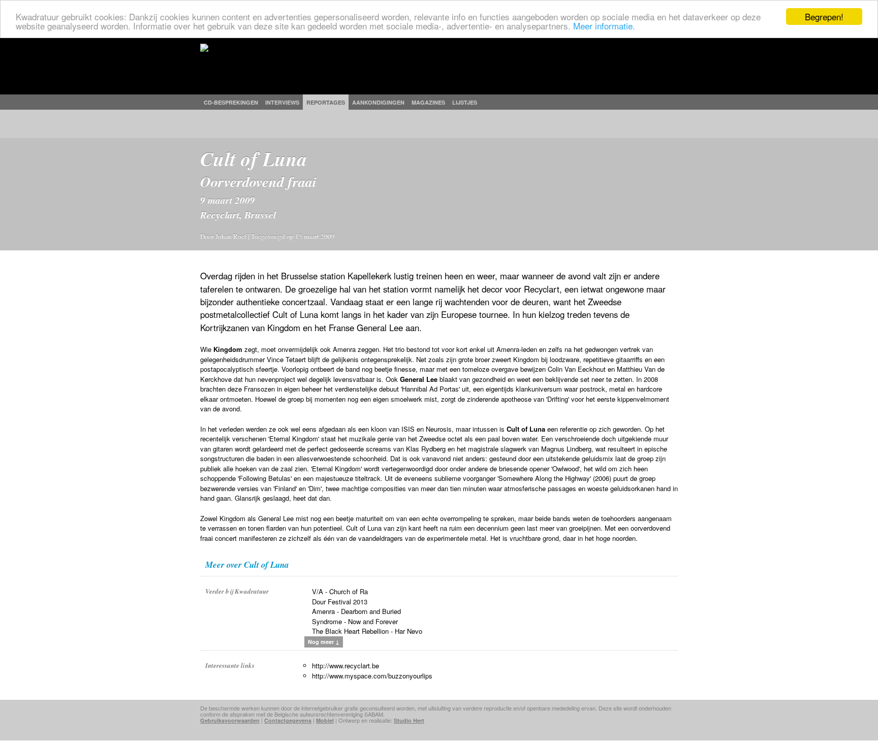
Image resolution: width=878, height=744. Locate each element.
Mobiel (325, 720)
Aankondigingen (378, 102)
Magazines (428, 102)
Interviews (282, 102)
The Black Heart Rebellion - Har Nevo (367, 631)
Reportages (325, 102)
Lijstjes (464, 102)
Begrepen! (824, 16)
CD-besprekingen (231, 102)
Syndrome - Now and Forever (355, 621)
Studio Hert (409, 720)
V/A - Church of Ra (340, 591)
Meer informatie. (604, 25)
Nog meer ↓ (323, 641)
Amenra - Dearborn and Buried (356, 611)
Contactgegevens (287, 720)
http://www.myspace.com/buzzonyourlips (372, 676)
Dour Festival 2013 (339, 601)
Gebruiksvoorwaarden (230, 720)
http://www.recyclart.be (345, 665)
